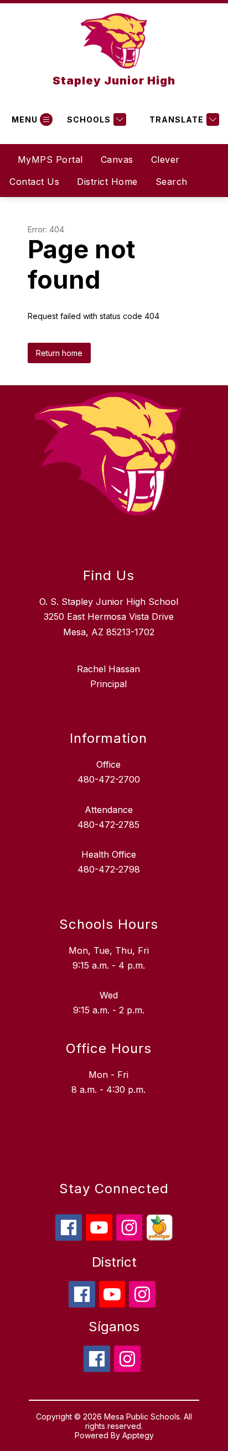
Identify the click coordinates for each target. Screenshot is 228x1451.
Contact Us (34, 181)
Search (172, 181)
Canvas (117, 159)
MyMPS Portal (50, 159)
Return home (59, 353)
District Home (107, 181)
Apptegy (138, 1435)
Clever (165, 159)
